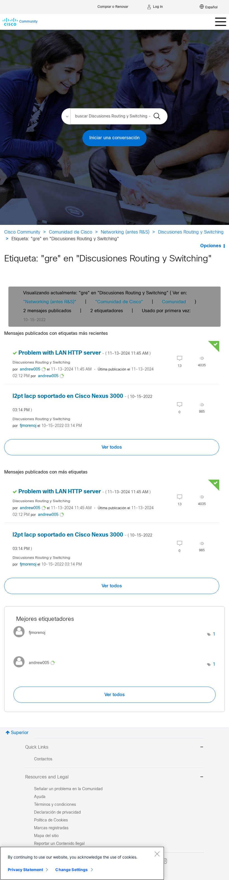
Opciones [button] (210, 246)
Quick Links (36, 747)
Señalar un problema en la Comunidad (68, 789)
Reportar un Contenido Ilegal (59, 844)
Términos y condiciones (55, 805)
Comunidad (174, 302)
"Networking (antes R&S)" (49, 302)
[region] (82, 863)
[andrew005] (36, 669)
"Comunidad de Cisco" (119, 302)
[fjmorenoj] (31, 639)
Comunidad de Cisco (70, 232)
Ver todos (112, 447)
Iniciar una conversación (114, 138)
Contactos (43, 759)
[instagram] (164, 861)
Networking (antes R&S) (125, 232)
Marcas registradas (51, 828)
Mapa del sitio (46, 836)
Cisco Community (22, 232)
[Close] (157, 854)
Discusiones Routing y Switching (191, 232)
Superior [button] (19, 733)
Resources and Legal (47, 777)
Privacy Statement (25, 869)
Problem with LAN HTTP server (84, 353)
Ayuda (40, 797)
